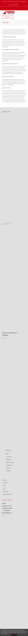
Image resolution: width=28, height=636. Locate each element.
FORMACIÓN (8, 459)
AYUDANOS (8, 471)
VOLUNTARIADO (9, 465)
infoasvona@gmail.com (6, 513)
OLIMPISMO (8, 468)
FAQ (4, 488)
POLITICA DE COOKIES (7, 494)
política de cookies (13, 632)
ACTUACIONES (9, 456)
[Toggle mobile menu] (25, 11)
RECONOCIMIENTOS (10, 462)
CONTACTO (5, 483)
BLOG (4, 485)
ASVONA (4, 480)
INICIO (7, 453)
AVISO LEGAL (5, 491)
